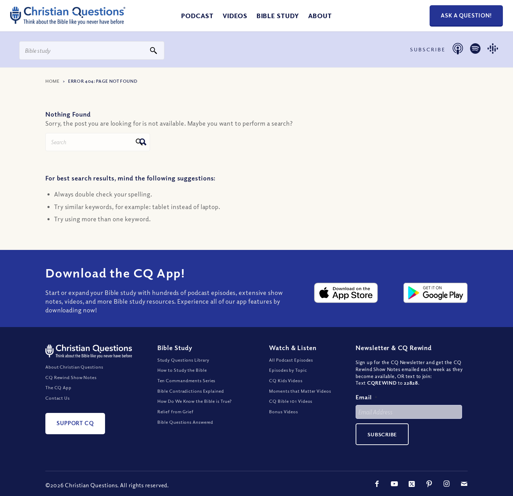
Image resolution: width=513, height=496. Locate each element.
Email (366, 397)
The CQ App (58, 387)
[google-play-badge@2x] (435, 293)
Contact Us (57, 398)
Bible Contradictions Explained (190, 391)
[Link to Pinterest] (429, 484)
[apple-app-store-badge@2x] (346, 293)
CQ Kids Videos (286, 380)
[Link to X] (412, 484)
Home (52, 81)
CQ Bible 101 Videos (290, 401)
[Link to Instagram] (446, 484)
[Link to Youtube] (394, 484)
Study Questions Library (183, 360)
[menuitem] (197, 15)
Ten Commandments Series (186, 380)
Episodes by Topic (288, 370)
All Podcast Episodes (291, 360)
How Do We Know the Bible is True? (194, 401)
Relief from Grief (175, 411)
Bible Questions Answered (185, 422)
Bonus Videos (283, 411)
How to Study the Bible (182, 370)
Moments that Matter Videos (300, 391)
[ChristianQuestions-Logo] (67, 22)
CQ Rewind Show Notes (71, 377)
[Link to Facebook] (377, 484)
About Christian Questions (74, 367)
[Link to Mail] (464, 484)
